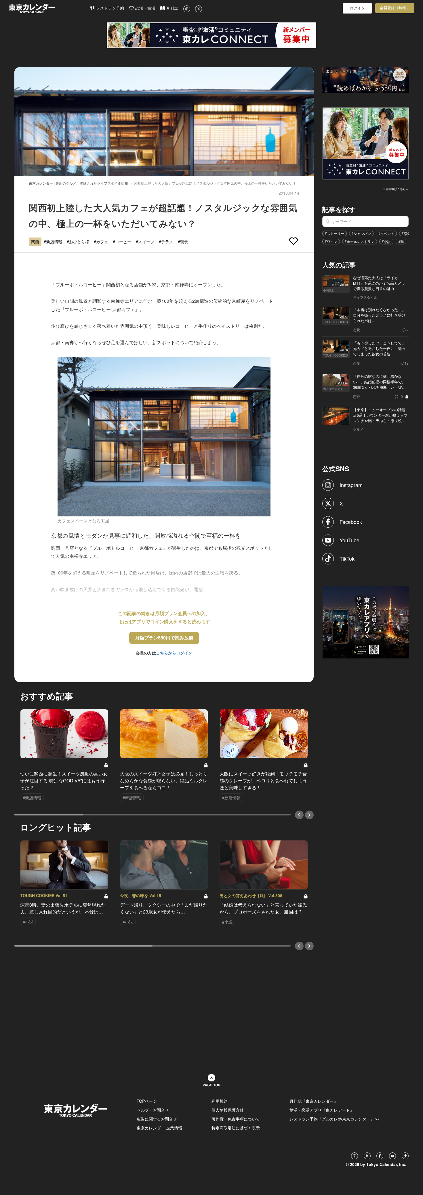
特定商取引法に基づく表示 (236, 1128)
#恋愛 (406, 233)
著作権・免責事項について (236, 1119)
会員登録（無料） (395, 8)
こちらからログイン (174, 653)
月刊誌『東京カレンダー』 (313, 1101)
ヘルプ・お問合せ (153, 1110)
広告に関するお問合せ (157, 1119)
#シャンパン (361, 233)
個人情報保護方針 (228, 1110)
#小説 (386, 241)
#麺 (401, 241)
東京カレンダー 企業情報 (159, 1128)
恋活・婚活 (144, 8)
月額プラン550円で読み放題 (164, 637)
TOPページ (147, 1101)
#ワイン (331, 241)
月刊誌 (171, 8)
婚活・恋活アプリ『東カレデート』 (321, 1110)
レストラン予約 (109, 8)
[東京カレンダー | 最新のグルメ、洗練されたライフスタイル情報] (49, 8)
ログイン (357, 8)
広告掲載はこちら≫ (396, 189)
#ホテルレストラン (359, 241)
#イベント (386, 233)
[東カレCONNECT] (211, 35)
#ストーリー (334, 233)
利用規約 (220, 1101)
